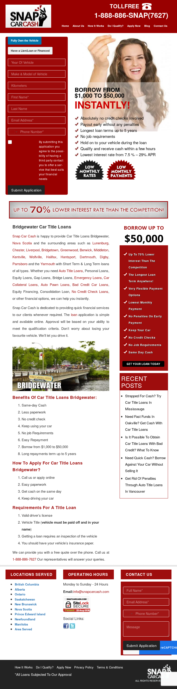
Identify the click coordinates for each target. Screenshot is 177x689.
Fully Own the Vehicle (24, 40)
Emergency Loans (88, 277)
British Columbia (27, 584)
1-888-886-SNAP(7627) (131, 15)
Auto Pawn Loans (55, 284)
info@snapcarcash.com (91, 591)
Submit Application (26, 190)
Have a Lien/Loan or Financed (30, 51)
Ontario (20, 594)
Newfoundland (25, 619)
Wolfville (35, 256)
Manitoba (21, 624)
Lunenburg (100, 242)
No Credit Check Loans (90, 291)
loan (74, 314)
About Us (78, 25)
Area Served (23, 629)
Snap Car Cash (24, 236)
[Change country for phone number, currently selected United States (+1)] (13, 131)
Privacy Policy (84, 667)
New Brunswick (26, 604)
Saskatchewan (25, 599)
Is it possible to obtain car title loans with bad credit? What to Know (143, 443)
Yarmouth (48, 263)
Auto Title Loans (71, 270)
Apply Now (134, 25)
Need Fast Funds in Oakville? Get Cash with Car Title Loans (143, 423)
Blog (147, 25)
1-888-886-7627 (24, 559)
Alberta (20, 589)
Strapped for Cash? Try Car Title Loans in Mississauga (143, 402)
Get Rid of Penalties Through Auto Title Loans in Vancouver (144, 485)
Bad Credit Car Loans (90, 284)
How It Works (96, 25)
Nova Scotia (22, 242)
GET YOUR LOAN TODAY (143, 364)
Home (65, 25)
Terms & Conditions (110, 667)
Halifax (51, 256)
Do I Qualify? (116, 25)
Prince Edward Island (30, 614)
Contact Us (160, 25)
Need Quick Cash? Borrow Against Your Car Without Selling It (145, 464)
